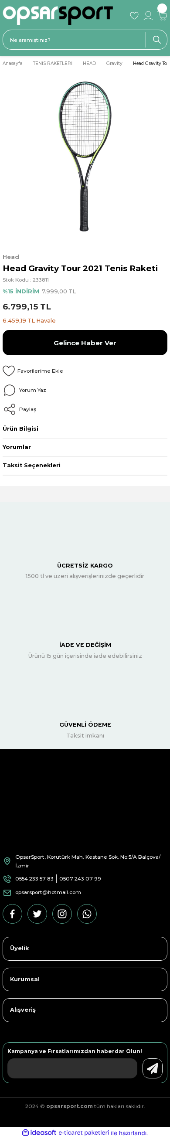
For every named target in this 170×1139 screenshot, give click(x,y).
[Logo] (63, 15)
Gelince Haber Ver (85, 343)
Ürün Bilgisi (20, 428)
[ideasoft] (39, 1133)
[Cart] (162, 15)
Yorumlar (17, 447)
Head (11, 257)
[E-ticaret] (83, 1133)
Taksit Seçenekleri (32, 465)
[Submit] (153, 1068)
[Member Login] (148, 15)
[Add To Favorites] (85, 371)
